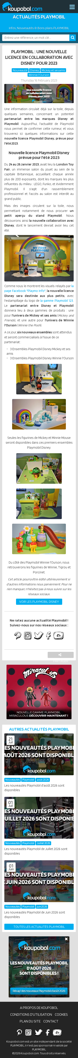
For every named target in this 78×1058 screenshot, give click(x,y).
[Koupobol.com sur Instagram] (27, 636)
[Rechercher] (72, 37)
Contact (50, 1021)
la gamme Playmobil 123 (56, 301)
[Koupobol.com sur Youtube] (58, 636)
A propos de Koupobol (39, 1007)
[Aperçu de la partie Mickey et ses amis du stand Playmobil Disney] (39, 395)
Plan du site (30, 1021)
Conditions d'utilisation (31, 1014)
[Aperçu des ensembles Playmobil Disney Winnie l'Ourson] (39, 485)
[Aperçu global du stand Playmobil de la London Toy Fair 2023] (39, 258)
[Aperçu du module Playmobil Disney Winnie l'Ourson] (39, 520)
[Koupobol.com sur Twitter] (38, 636)
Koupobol (25, 7)
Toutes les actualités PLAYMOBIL (39, 927)
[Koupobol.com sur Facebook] (48, 636)
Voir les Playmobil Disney (39, 602)
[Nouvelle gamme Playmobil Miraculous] (39, 692)
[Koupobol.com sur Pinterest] (18, 636)
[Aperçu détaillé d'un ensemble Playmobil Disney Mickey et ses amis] (39, 431)
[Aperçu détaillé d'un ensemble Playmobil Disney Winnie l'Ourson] (39, 555)
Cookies (61, 1014)
